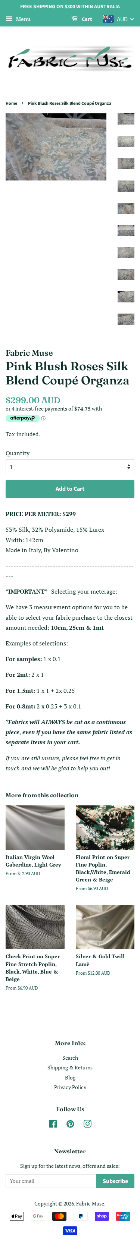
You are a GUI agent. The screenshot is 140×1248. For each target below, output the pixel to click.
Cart (86, 19)
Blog (70, 1077)
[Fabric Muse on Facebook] (53, 1125)
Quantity (17, 453)
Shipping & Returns (70, 1067)
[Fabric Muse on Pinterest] (70, 1125)
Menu (23, 18)
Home (11, 103)
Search (70, 1057)
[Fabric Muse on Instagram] (87, 1125)
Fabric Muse (90, 1203)
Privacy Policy (70, 1087)
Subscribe (115, 1181)
